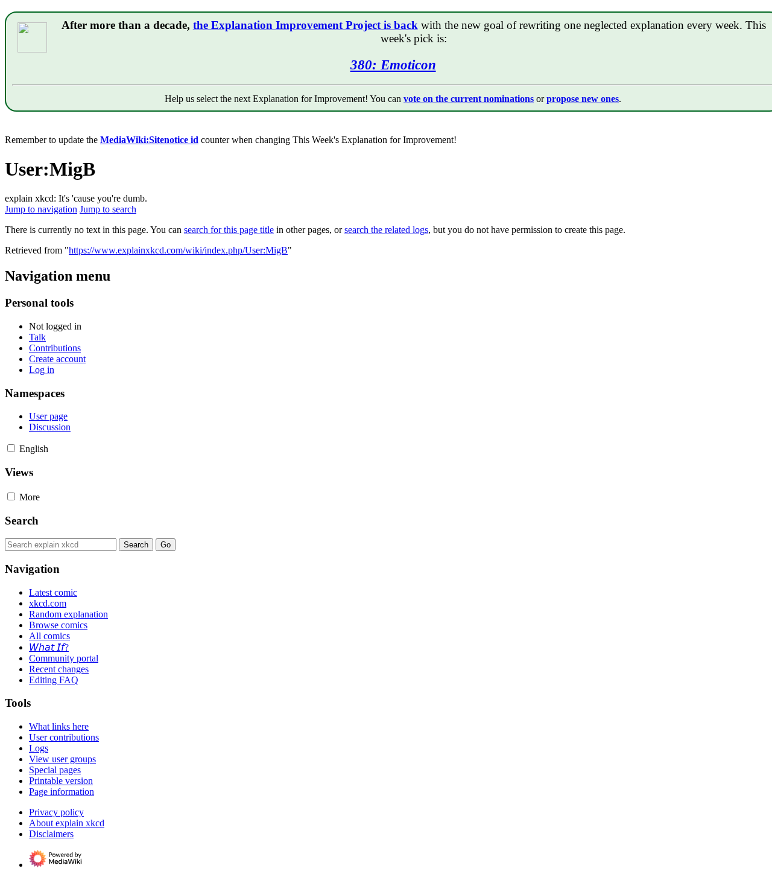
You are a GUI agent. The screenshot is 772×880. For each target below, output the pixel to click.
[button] (11, 448)
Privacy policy (56, 812)
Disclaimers (51, 834)
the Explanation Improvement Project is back (305, 25)
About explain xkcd (66, 823)
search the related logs (386, 230)
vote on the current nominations (468, 99)
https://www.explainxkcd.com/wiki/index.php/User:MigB (178, 250)
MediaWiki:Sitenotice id (149, 140)
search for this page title (229, 230)
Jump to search (108, 209)
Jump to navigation (41, 209)
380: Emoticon (393, 64)
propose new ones (582, 99)
